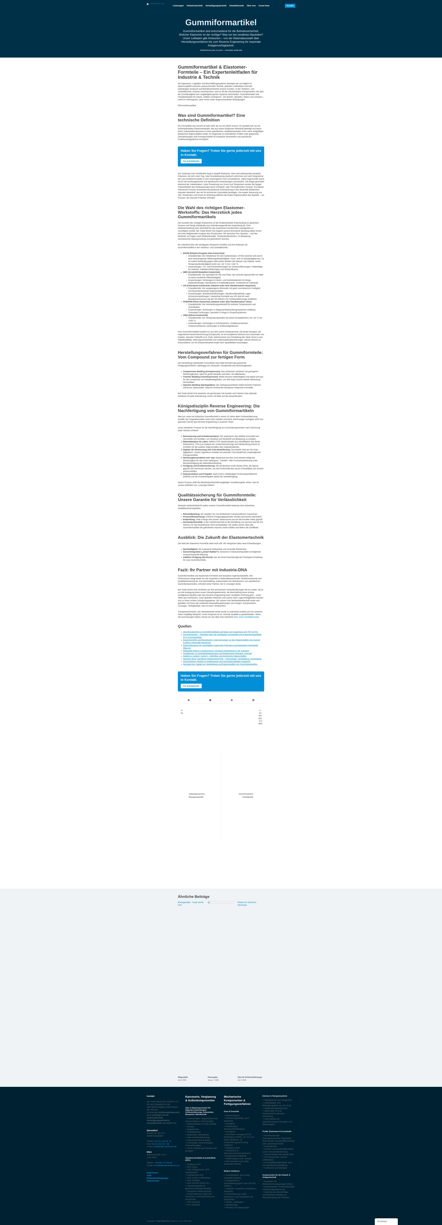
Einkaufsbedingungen (157, 1178)
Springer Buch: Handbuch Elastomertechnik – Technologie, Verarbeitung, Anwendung (222, 659)
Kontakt (290, 6)
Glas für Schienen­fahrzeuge (250, 1077)
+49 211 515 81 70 (162, 1141)
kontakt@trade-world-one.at (166, 1165)
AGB (149, 1175)
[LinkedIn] (253, 700)
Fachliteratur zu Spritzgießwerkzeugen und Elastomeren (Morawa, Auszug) (217, 653)
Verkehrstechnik (195, 5)
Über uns (251, 5)
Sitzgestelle (183, 1077)
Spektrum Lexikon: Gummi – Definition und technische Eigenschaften (215, 656)
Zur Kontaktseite (191, 161)
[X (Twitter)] (210, 700)
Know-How (264, 5)
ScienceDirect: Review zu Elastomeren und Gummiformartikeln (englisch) (216, 661)
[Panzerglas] (221, 987)
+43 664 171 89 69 (163, 1163)
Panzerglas (213, 1077)
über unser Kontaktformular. (246, 617)
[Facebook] (188, 700)
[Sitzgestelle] (191, 987)
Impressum (152, 1173)
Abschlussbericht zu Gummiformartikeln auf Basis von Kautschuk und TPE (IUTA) (220, 632)
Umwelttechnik (236, 5)
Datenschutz (153, 1181)
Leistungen (178, 5)
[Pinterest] (232, 700)
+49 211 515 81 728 (160, 1144)
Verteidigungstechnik (215, 5)
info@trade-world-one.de (165, 1146)
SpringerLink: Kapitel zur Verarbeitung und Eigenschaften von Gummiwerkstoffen (220, 664)
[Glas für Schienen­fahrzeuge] (251, 987)
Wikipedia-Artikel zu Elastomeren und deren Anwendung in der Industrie (216, 651)
